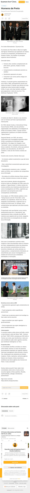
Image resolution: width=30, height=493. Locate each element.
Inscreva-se (21, 2)
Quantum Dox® (7, 13)
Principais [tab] (4, 428)
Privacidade (11, 483)
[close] (26, 443)
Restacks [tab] (11, 411)
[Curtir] (2, 18)
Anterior (5, 398)
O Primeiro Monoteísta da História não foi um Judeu (11, 432)
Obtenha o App (22, 486)
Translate (4, 5)
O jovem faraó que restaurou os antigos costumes (10, 436)
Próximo (25, 398)
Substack (9, 490)
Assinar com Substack (16, 467)
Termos (16, 483)
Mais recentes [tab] (11, 428)
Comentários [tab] (5, 411)
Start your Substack (10, 486)
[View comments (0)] (5, 18)
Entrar (27, 2)
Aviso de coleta (22, 483)
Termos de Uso (7, 473)
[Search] (27, 428)
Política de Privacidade (13, 472)
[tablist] (7, 411)
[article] (15, 436)
